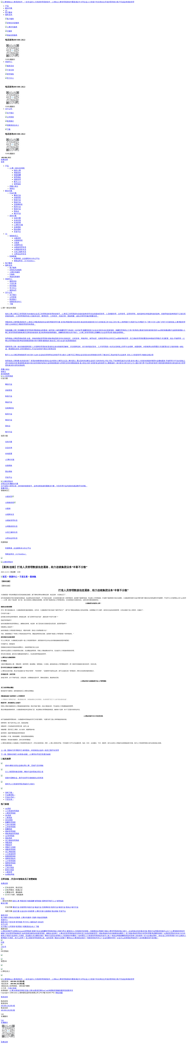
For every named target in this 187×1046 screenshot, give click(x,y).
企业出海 (17, 220)
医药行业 (17, 207)
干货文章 (10, 70)
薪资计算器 (9, 870)
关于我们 (10, 113)
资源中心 (13, 576)
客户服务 (10, 19)
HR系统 (8, 815)
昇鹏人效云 (5, 369)
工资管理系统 (10, 827)
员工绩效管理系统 (12, 840)
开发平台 (17, 232)
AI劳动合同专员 (20, 254)
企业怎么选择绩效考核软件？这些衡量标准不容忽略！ (138, 938)
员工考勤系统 (10, 852)
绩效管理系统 (10, 831)
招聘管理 (17, 179)
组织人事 (17, 170)
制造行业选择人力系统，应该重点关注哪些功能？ (25, 935)
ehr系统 (8, 808)
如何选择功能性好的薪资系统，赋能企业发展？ (40, 933)
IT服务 (9, 31)
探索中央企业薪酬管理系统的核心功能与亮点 (49, 931)
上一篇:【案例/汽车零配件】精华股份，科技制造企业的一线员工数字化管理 (30, 750)
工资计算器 (9, 867)
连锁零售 (17, 197)
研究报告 (10, 74)
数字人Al (17, 182)
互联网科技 (18, 204)
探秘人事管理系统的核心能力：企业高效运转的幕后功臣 (126, 931)
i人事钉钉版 (18, 225)
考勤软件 (8, 845)
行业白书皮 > (10, 797)
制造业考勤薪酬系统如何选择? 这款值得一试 (129, 935)
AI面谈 (16, 243)
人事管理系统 (10, 813)
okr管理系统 (9, 836)
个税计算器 (12, 988)
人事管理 (8, 872)
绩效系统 (8, 838)
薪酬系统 (8, 829)
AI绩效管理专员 (20, 247)
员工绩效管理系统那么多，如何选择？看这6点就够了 (46, 938)
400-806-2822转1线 (8, 1006)
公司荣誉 (10, 117)
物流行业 (17, 209)
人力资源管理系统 (12, 811)
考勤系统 (8, 843)
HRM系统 (9, 820)
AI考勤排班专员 (20, 249)
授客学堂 (69, 990)
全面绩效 (17, 227)
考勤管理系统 (10, 849)
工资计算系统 (10, 824)
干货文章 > (9, 799)
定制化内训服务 (13, 23)
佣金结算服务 (12, 35)
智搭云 (3, 371)
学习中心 (10, 78)
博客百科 (47, 922)
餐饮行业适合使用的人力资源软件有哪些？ (61, 935)
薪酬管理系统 (10, 822)
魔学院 (63, 990)
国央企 (16, 211)
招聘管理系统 (10, 863)
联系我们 (10, 121)
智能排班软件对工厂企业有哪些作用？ (102, 938)
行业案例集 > (10, 795)
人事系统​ (8, 818)
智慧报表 (17, 184)
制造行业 (17, 200)
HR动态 (16, 82)
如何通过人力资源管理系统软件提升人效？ (94, 935)
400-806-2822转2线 (8, 1010)
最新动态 (8, 82)
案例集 (33, 576)
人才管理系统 (10, 861)
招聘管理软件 (10, 858)
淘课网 (51, 990)
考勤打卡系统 (10, 847)
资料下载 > (9, 793)
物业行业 (17, 202)
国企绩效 (17, 229)
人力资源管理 (10, 854)
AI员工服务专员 (20, 252)
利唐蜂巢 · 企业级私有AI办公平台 (27, 258)
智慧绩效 (17, 177)
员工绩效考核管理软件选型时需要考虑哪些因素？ (145, 933)
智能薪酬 (17, 175)
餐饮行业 (17, 195)
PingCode (45, 990)
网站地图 (59, 993)
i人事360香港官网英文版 (19, 990)
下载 (8, 129)
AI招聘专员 (18, 245)
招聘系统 (8, 865)
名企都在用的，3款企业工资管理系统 (160, 935)
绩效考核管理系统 (12, 833)
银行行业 (17, 213)
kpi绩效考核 (9, 874)
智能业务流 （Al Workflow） (24, 261)
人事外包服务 (12, 27)
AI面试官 (17, 238)
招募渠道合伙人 (13, 125)
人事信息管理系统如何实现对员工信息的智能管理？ (79, 933)
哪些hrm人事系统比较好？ (77, 938)
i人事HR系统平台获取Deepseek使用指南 (16, 931)
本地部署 (17, 222)
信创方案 (17, 218)
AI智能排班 (18, 240)
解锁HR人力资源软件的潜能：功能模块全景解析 (85, 931)
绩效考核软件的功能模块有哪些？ (112, 933)
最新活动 (10, 66)
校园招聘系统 (10, 856)
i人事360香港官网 (35, 990)
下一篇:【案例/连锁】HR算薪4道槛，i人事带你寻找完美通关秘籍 (26, 754)
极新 (59, 990)
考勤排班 (17, 173)
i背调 (55, 990)
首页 (5, 576)
